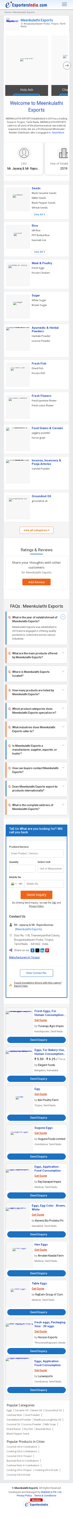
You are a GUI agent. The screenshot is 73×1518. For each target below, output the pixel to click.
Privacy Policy (36, 906)
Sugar (36, 295)
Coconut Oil (13, 1424)
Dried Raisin (14, 1429)
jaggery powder (41, 433)
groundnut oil (39, 501)
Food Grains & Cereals (47, 428)
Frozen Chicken (41, 272)
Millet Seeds (39, 198)
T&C (54, 902)
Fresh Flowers (41, 396)
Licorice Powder (41, 341)
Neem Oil (36, 1410)
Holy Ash (26, 89)
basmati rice (39, 240)
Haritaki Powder (41, 336)
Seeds (36, 188)
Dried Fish (37, 368)
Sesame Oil (21, 1410)
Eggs (9, 1410)
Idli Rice (36, 230)
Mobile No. (15, 877)
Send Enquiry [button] (38, 1039)
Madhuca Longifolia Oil (47, 1419)
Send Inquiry (36, 895)
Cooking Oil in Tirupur (19, 1470)
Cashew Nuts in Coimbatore (23, 1465)
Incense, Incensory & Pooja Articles (46, 462)
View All (38, 214)
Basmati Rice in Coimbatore (23, 1460)
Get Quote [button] (40, 1020)
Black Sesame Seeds (44, 193)
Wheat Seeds (40, 207)
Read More (58, 132)
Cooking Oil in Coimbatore (22, 1451)
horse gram (38, 437)
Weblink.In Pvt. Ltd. (51, 1492)
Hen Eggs (41, 1244)
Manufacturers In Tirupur (24, 957)
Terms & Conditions (45, 1495)
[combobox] (16, 883)
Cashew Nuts (14, 1415)
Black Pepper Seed (18, 1433)
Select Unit (44, 862)
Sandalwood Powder (19, 1419)
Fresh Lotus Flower (43, 405)
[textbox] (51, 869)
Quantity (13, 862)
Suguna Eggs (43, 1128)
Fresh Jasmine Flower (44, 400)
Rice (35, 225)
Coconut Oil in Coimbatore (22, 1446)
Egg (37, 1089)
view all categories (36, 530)
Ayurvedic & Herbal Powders (45, 329)
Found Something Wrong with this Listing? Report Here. (38, 984)
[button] (32, 950)
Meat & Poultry (42, 263)
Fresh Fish (39, 363)
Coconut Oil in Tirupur (19, 1456)
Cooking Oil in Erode (46, 1470)
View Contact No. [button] (36, 973)
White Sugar (39, 300)
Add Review (36, 582)
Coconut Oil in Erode (18, 1474)
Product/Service (19, 846)
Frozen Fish (38, 373)
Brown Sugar (39, 305)
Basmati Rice (43, 1429)
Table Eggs (39, 1283)
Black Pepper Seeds (43, 202)
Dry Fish (28, 1429)
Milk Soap (50, 1424)
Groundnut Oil (41, 496)
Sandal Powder (41, 468)
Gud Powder (32, 1415)
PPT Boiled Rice (41, 235)
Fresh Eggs (38, 268)
